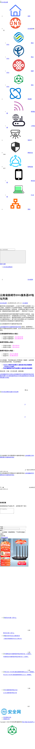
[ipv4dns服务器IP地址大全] (10, 690)
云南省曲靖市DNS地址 (6, 374)
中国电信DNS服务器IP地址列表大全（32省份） (16, 656)
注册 (4, 264)
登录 (1, 264)
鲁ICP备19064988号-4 (28, 722)
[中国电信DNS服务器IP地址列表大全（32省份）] (17, 653)
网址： (2, 530)
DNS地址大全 (7, 717)
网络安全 (30, 152)
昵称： (2, 527)
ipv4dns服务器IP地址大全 (10, 692)
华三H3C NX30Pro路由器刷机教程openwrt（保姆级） (17, 674)
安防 (29, 140)
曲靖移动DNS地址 (27, 376)
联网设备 (30, 166)
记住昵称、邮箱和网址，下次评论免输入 (13, 532)
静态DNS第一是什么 (8, 633)
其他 (29, 209)
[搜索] (13, 256)
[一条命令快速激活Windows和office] (11, 635)
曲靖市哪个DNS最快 (6, 376)
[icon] (12, 736)
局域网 (30, 99)
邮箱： (2, 528)
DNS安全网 (3, 303)
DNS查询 (30, 28)
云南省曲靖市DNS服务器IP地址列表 (10, 327)
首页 (29, 16)
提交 (2, 534)
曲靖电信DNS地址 (17, 376)
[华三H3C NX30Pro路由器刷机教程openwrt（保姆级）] (19, 672)
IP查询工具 (6, 719)
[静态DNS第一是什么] (9, 617)
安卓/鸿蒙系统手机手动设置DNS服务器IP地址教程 (17, 368)
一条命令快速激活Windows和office (12, 638)
